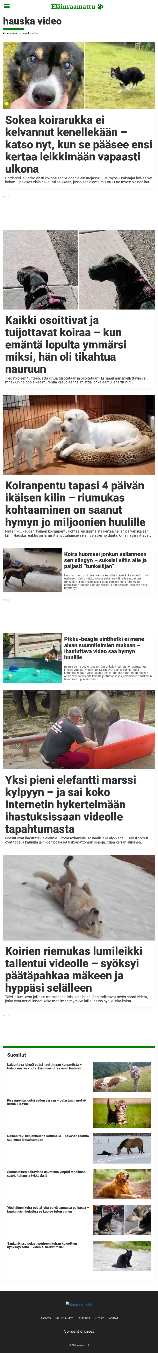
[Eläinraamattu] (77, 6)
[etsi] (151, 6)
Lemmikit (84, 1318)
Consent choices (79, 1331)
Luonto (45, 1318)
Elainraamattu (11, 33)
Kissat (99, 1318)
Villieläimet (64, 1318)
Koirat (113, 1318)
